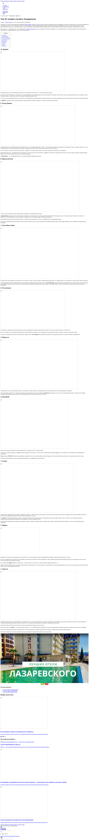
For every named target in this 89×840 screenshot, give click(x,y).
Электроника (6, 6)
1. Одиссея (3, 45)
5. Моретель (3, 41)
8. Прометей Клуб (5, 37)
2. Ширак (3, 44)
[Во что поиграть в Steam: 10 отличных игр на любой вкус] (24, 728)
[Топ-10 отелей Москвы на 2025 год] (17, 741)
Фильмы (5, 5)
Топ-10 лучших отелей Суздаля (10, 692)
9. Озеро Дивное (4, 36)
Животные (5, 9)
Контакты (3, 836)
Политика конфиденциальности (12, 836)
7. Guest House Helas (5, 38)
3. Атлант (3, 43)
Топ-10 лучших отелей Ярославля (10, 689)
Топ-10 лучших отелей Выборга (10, 690)
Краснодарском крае (31, 29)
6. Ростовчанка (4, 40)
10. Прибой (3, 35)
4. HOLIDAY (4, 42)
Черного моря (28, 24)
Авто (4, 7)
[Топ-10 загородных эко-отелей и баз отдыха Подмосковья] (24, 817)
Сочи (38, 24)
